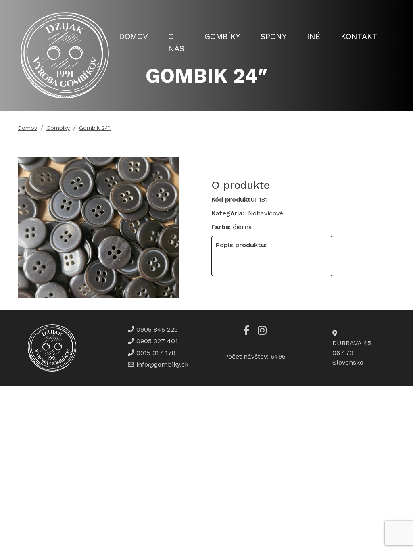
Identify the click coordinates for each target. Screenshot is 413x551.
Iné (314, 36)
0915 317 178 (154, 353)
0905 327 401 (156, 341)
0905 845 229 (156, 329)
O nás (176, 42)
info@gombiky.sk (162, 364)
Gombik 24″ (95, 128)
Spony (274, 36)
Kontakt (359, 36)
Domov (133, 36)
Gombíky (222, 36)
